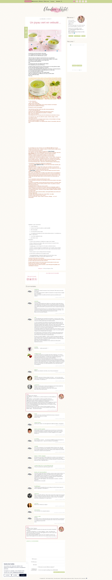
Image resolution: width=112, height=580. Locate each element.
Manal (35, 369)
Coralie (36, 446)
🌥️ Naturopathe (28, 1)
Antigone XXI (37, 353)
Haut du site (83, 578)
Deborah (36, 493)
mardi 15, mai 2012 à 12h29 (60, 452)
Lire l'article (79, 67)
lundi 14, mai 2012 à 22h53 (60, 418)
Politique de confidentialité (18, 572)
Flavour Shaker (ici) (33, 192)
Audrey (36, 347)
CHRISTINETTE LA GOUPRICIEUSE (43, 465)
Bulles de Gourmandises (40, 472)
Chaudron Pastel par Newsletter (74, 1)
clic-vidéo (52, 194)
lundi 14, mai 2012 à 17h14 (60, 390)
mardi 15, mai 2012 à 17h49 (60, 499)
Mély (27, 394)
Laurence (36, 384)
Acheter (74, 67)
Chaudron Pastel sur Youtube (80, 1)
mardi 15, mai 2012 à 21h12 (60, 506)
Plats (52, 268)
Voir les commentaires (26, 32)
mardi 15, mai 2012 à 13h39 (60, 468)
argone (36, 376)
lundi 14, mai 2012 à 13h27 (60, 297)
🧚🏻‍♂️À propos (52, 1)
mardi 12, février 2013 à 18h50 (51, 537)
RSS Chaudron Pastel (86, 1)
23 (47, 18)
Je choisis (7, 575)
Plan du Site (77, 578)
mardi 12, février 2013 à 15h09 (59, 523)
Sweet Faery (37, 422)
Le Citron (36, 438)
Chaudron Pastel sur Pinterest (83, 1)
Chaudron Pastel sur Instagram (77, 1)
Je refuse (15, 575)
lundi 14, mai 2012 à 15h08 (60, 372)
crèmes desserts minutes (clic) (50, 160)
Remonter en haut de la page (26, 36)
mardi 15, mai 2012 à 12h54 (60, 461)
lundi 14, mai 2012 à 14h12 (60, 343)
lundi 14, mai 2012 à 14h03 (60, 313)
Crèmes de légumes (47, 268)
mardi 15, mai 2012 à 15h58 (60, 482)
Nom (34, 558)
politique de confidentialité (52, 570)
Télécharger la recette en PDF (26, 29)
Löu (35, 317)
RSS (80, 578)
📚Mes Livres (46, 1)
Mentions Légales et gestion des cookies (67, 578)
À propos (71, 35)
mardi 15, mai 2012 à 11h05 (60, 434)
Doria (35, 413)
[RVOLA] (86, 578)
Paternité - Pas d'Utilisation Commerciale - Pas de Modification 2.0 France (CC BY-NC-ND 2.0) (27, 579)
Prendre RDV (77, 35)
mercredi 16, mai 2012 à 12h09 (59, 512)
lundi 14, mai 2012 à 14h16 (60, 349)
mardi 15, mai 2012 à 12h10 (60, 442)
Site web (35, 564)
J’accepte (23, 575)
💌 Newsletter (57, 1)
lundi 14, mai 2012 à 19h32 (52, 410)
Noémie (36, 301)
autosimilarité (38, 104)
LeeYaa (36, 503)
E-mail (34, 561)
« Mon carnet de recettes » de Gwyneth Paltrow (44, 191)
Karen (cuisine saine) (39, 429)
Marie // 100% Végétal (39, 456)
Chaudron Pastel (56, 10)
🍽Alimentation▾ (35, 1)
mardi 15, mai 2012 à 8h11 (60, 425)
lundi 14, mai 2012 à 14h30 (60, 365)
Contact (83, 35)
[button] (73, 70)
